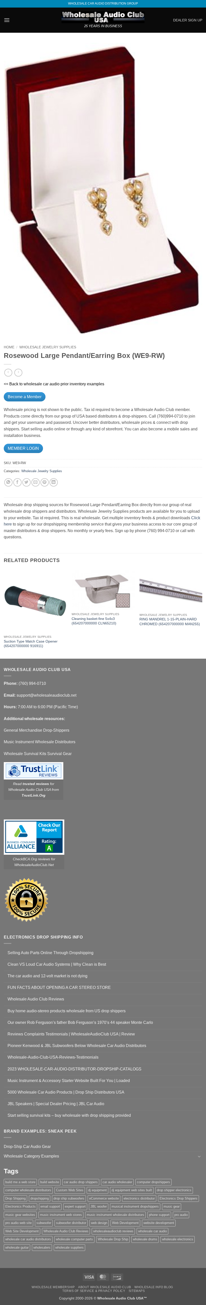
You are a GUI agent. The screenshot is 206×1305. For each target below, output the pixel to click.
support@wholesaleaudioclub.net (46, 695)
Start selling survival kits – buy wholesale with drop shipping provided (69, 1115)
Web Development (125, 1223)
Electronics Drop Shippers (178, 1198)
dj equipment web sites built (132, 1190)
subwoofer (43, 1223)
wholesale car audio (152, 1231)
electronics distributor (139, 1198)
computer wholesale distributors (28, 1190)
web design (99, 1223)
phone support (159, 1215)
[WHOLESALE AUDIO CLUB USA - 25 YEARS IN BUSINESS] (103, 17)
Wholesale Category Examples (31, 1156)
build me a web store (20, 1182)
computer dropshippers (153, 1182)
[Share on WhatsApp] (8, 482)
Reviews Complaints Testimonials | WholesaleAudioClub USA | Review (71, 1034)
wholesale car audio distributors (28, 1239)
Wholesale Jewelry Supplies (47, 347)
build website (49, 1182)
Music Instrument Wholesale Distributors (39, 742)
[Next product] (8, 373)
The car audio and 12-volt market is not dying (47, 976)
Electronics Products (20, 1206)
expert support (75, 1206)
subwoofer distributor (71, 1223)
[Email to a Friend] (35, 482)
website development (158, 1223)
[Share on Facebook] (17, 482)
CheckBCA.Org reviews (31, 859)
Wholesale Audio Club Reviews (36, 999)
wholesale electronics (177, 1239)
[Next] (202, 613)
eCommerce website (104, 1198)
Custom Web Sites (69, 1190)
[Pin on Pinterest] (44, 482)
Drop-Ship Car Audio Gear (27, 1146)
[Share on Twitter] (26, 482)
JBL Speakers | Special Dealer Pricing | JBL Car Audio (56, 1104)
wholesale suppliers (69, 1247)
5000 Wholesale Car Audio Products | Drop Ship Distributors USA (66, 1092)
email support (50, 1206)
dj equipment (97, 1190)
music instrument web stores (61, 1215)
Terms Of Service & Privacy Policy (93, 1291)
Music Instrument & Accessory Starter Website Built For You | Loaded (69, 1080)
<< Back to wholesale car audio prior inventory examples (54, 384)
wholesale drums (145, 1239)
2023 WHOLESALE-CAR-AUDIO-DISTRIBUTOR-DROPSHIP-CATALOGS (74, 1069)
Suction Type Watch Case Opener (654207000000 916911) (31, 643)
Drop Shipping (15, 1198)
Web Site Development (22, 1231)
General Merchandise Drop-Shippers (36, 730)
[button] (7, 20)
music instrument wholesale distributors (115, 1215)
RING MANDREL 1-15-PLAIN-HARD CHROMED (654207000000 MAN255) (169, 621)
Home (9, 347)
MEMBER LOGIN (23, 448)
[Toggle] (199, 1156)
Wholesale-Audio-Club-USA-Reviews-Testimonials (53, 1057)
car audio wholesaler (117, 1182)
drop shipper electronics (174, 1190)
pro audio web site (18, 1223)
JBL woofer (98, 1206)
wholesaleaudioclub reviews (113, 1231)
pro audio (181, 1215)
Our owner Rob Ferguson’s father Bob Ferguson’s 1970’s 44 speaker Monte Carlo (80, 1022)
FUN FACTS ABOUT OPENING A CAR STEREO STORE (59, 987)
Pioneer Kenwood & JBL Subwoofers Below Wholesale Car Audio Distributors (77, 1045)
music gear (172, 1206)
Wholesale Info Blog (153, 1287)
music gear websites (20, 1215)
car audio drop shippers (81, 1182)
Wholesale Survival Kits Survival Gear (38, 754)
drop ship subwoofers (69, 1198)
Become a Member (24, 397)
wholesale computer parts (74, 1239)
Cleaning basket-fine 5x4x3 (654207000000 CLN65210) (94, 621)
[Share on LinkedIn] (53, 482)
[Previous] (4, 613)
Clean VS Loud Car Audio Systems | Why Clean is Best (57, 964)
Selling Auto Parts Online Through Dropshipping (50, 953)
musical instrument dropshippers (135, 1206)
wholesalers (41, 1247)
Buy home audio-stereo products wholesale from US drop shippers (67, 1011)
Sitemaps (137, 1291)
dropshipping (39, 1198)
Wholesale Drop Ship (113, 1239)
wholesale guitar (17, 1247)
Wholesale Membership (53, 1287)
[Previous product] (18, 373)
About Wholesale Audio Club (104, 1287)
